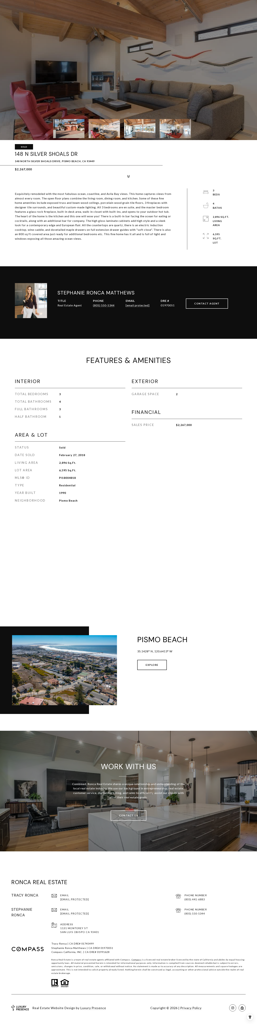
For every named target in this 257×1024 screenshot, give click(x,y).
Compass (136, 959)
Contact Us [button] (128, 815)
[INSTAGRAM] (232, 1007)
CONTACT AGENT (207, 303)
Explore (152, 664)
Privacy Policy (191, 1008)
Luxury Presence (93, 1008)
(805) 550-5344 (104, 305)
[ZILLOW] (242, 1007)
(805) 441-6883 (194, 899)
